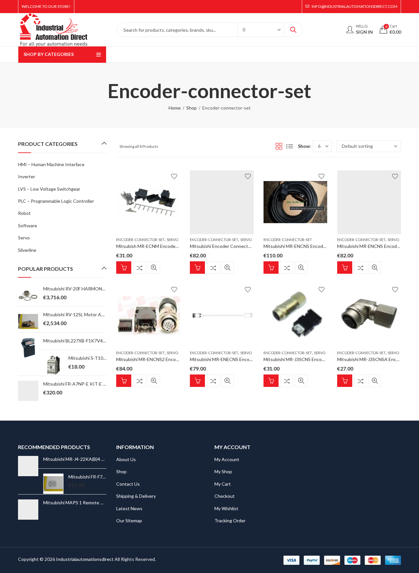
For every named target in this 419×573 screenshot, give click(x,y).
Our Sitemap (129, 520)
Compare (139, 267)
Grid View (279, 146)
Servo (172, 239)
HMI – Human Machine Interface (51, 164)
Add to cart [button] (123, 267)
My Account (226, 459)
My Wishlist (226, 508)
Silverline (27, 250)
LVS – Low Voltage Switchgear (49, 189)
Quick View (154, 267)
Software (27, 225)
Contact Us (128, 484)
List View (289, 146)
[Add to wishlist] (174, 176)
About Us (126, 459)
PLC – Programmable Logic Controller (56, 201)
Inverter (26, 176)
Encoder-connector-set (140, 239)
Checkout (224, 496)
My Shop (223, 471)
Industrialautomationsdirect (85, 559)
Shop (191, 108)
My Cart (222, 484)
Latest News (129, 508)
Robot (24, 213)
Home (175, 108)
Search (293, 30)
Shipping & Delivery (136, 496)
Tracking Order (230, 520)
